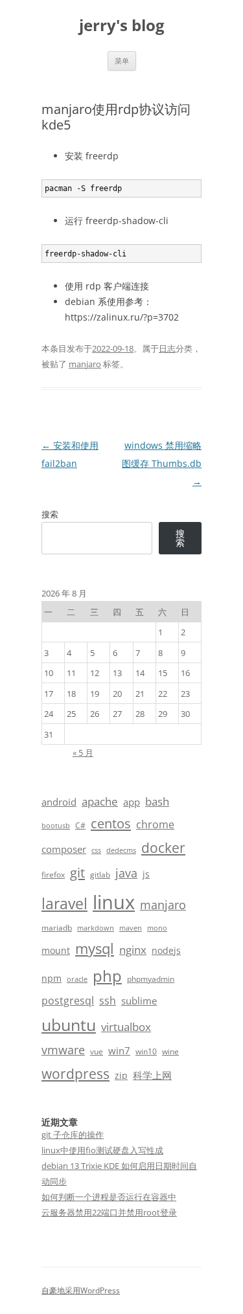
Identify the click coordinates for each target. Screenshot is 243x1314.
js (146, 874)
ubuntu (68, 1025)
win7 (119, 1050)
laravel (64, 903)
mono (157, 928)
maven (130, 928)
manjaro (85, 364)
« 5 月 (83, 752)
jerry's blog (122, 26)
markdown (95, 928)
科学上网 (152, 1075)
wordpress (75, 1073)
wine (170, 1051)
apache (100, 801)
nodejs (166, 950)
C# (80, 825)
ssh (107, 1000)
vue (96, 1051)
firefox (53, 874)
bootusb (55, 825)
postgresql (67, 1000)
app (131, 801)
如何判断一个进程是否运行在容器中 (108, 1197)
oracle (77, 979)
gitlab (100, 874)
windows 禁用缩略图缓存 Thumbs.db (162, 463)
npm (51, 978)
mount (55, 950)
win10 (146, 1051)
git (77, 872)
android (58, 801)
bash (157, 801)
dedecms (121, 850)
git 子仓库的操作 (72, 1134)
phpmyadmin (150, 978)
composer (63, 849)
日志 (167, 348)
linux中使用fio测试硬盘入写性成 (102, 1150)
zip (121, 1075)
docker (163, 848)
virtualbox (126, 1026)
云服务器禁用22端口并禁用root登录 (109, 1212)
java (126, 873)
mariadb (56, 927)
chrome (155, 824)
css (96, 850)
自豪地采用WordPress (80, 1290)
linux (114, 902)
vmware (63, 1050)
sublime (139, 1000)
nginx (132, 949)
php (107, 975)
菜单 (122, 60)
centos (111, 823)
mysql (94, 948)
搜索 (49, 514)
